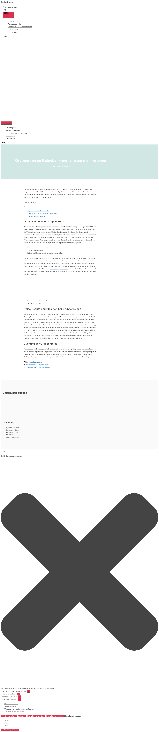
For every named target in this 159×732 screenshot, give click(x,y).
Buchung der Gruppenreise (36, 216)
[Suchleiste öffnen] (6, 10)
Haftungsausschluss (12, 432)
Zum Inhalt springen (7, 2)
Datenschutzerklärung (12, 430)
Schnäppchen (37, 362)
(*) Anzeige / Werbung (13, 427)
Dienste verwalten (10, 706)
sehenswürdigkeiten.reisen (59, 269)
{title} (6, 720)
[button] (79, 572)
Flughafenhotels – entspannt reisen (37, 365)
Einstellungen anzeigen (35, 716)
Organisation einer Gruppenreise (38, 211)
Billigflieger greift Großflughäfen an (37, 367)
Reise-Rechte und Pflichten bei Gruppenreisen (42, 213)
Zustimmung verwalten (9, 730)
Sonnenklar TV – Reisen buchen (20, 27)
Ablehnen (21, 716)
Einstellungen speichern (55, 716)
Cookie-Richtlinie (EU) (13, 437)
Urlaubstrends (13, 29)
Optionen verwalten (11, 704)
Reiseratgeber (13, 21)
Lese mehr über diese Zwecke (14, 712)
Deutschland (12, 32)
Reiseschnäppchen (15, 24)
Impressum (9, 434)
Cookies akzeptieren (8, 716)
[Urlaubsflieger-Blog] (60, 120)
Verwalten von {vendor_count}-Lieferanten (18, 709)
